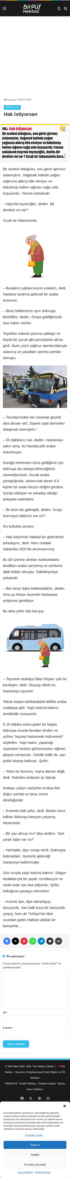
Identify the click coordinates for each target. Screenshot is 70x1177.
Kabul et (35, 1144)
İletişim (61, 1083)
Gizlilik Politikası (43, 1172)
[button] (64, 1106)
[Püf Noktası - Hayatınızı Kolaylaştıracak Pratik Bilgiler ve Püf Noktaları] (35, 8)
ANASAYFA (11, 1083)
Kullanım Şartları (47, 1083)
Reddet (35, 1154)
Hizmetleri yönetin (34, 1135)
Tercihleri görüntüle (35, 1164)
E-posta (8, 1027)
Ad (5, 1012)
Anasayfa (11, 99)
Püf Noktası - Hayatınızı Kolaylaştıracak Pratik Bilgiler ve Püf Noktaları (35, 1072)
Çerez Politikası (25, 1172)
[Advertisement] (35, 56)
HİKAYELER (24, 99)
